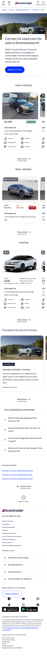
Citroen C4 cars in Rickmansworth (17, 479)
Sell (9, 5)
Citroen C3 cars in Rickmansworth (17, 471)
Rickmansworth (23, 10)
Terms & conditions (8, 539)
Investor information (9, 533)
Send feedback (12, 594)
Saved (38, 5)
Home (4, 10)
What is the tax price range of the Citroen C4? (25, 450)
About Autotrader (8, 527)
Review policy (7, 542)
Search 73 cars (14, 70)
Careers (5, 530)
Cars (12, 10)
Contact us (6, 524)
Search (43, 5)
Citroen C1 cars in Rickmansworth (17, 475)
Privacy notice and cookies (11, 536)
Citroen (35, 10)
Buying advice (15, 565)
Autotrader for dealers (20, 579)
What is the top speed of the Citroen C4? (22, 419)
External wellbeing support (11, 545)
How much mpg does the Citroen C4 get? (25, 439)
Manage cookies (8, 550)
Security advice (7, 521)
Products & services (18, 558)
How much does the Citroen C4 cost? (24, 429)
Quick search (14, 572)
